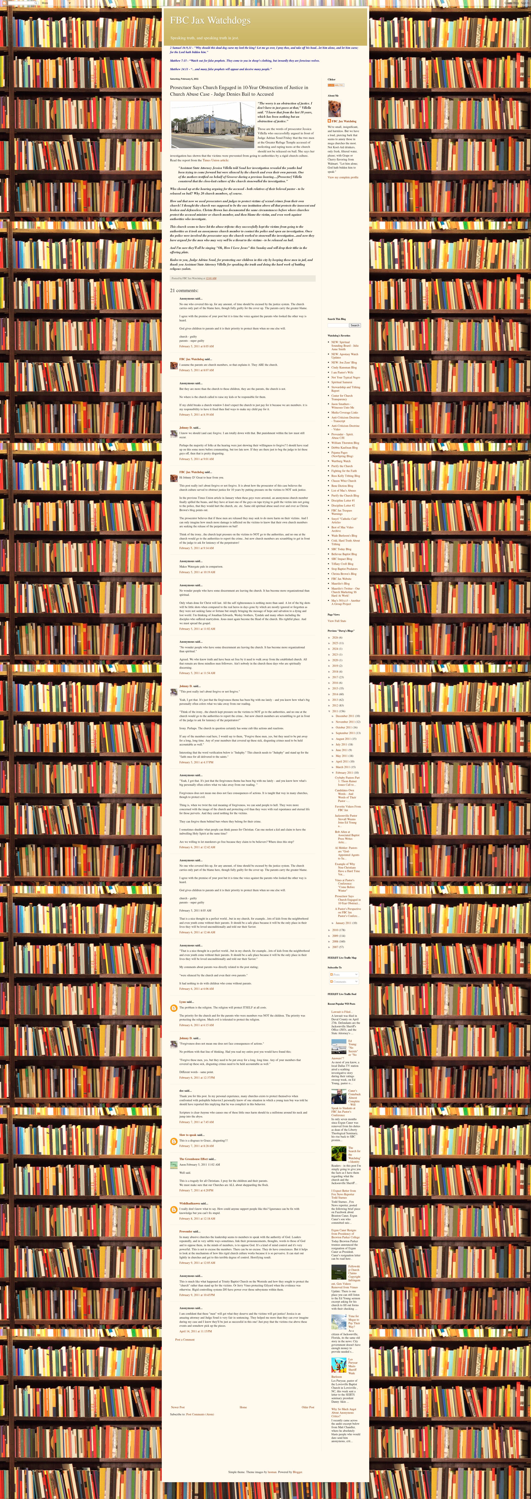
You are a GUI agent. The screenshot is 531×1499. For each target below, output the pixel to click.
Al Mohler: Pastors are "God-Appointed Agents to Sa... (347, 853)
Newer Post (178, 1407)
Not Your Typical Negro (345, 377)
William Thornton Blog (345, 443)
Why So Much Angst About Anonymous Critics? (343, 1412)
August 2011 (344, 739)
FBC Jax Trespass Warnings (341, 512)
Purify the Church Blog (345, 495)
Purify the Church (342, 466)
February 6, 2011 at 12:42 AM (197, 847)
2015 (335, 688)
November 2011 (346, 722)
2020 (335, 660)
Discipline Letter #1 (343, 500)
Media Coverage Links (344, 412)
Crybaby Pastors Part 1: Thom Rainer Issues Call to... (347, 781)
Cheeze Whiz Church (343, 481)
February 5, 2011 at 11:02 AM (197, 629)
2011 (335, 711)
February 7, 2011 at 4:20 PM (196, 1190)
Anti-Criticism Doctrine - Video (345, 427)
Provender (185, 1231)
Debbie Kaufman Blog (344, 447)
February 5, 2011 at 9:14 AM (196, 548)
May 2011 (342, 756)
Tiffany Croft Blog (342, 564)
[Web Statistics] (336, 86)
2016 (335, 683)
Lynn (182, 1002)
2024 (335, 649)
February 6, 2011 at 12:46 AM (197, 932)
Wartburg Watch (341, 461)
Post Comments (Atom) (200, 1414)
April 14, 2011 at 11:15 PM (195, 1331)
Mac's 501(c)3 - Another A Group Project (345, 602)
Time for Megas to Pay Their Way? (354, 1321)
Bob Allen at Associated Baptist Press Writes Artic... (347, 837)
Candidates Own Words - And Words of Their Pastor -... (345, 795)
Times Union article (215, 160)
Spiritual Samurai (341, 382)
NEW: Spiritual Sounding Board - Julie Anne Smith (345, 345)
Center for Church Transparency (342, 397)
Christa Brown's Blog (344, 574)
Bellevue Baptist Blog (344, 554)
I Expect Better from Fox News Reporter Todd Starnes (343, 1194)
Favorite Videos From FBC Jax (348, 808)
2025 (335, 643)
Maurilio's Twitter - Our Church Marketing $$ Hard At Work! (345, 591)
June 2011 (342, 750)
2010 (335, 930)
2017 (335, 677)
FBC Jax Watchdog (191, 359)
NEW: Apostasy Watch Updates (344, 356)
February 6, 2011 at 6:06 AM (196, 989)
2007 (335, 947)
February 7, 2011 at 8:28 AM (196, 1146)
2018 (335, 671)
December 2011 (345, 716)
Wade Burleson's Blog (344, 535)
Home (243, 1407)
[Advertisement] (243, 1373)
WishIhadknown (189, 1203)
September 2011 (346, 733)
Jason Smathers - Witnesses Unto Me (342, 405)
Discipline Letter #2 (343, 505)
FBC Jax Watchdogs (210, 19)
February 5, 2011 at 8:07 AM (196, 370)
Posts (336, 974)
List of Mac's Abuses (343, 490)
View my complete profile (343, 177)
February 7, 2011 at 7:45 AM (196, 1122)
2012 (335, 705)
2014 (335, 694)
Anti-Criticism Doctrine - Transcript (345, 419)
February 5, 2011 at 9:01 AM (196, 459)
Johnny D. (185, 427)
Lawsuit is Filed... (342, 1012)
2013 (335, 700)
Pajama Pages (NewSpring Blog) (342, 454)
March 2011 (343, 767)
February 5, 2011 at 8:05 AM (196, 346)
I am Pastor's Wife (342, 372)
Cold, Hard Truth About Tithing (345, 542)
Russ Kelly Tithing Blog (345, 476)
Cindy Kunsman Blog (344, 367)
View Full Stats (337, 621)
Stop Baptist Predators (344, 569)
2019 (335, 666)
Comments (339, 982)
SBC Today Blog (341, 549)
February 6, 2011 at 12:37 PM (197, 1077)
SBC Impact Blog (341, 559)
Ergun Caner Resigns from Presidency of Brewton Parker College (345, 1233)
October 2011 (344, 727)
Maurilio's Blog (340, 583)
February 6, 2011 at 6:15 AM (196, 1025)
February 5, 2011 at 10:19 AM (197, 572)
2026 (335, 637)
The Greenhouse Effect (193, 1159)
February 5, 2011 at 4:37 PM (196, 762)
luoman (272, 1472)
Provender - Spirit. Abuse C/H (342, 436)
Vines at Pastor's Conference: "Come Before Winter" (345, 885)
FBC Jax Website (341, 579)
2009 (335, 936)
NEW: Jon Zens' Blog (344, 362)
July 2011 (342, 744)
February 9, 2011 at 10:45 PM (197, 1295)
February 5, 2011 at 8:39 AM (196, 414)
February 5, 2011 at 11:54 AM (197, 673)
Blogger (297, 1472)
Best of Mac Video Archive (342, 529)
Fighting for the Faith (344, 471)
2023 (335, 654)
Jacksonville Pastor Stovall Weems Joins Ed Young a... (346, 821)
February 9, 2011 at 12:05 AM (197, 1263)
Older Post (308, 1407)
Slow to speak (187, 1135)
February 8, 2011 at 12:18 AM (197, 1218)
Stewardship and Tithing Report (345, 389)
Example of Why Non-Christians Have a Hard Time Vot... (347, 869)
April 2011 (343, 761)
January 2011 (344, 923)
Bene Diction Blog (342, 486)
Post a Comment (185, 1339)
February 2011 (345, 773)
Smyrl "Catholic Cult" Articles (344, 520)
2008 (335, 941)
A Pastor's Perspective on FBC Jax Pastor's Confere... (348, 912)
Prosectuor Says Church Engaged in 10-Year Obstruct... (348, 899)
